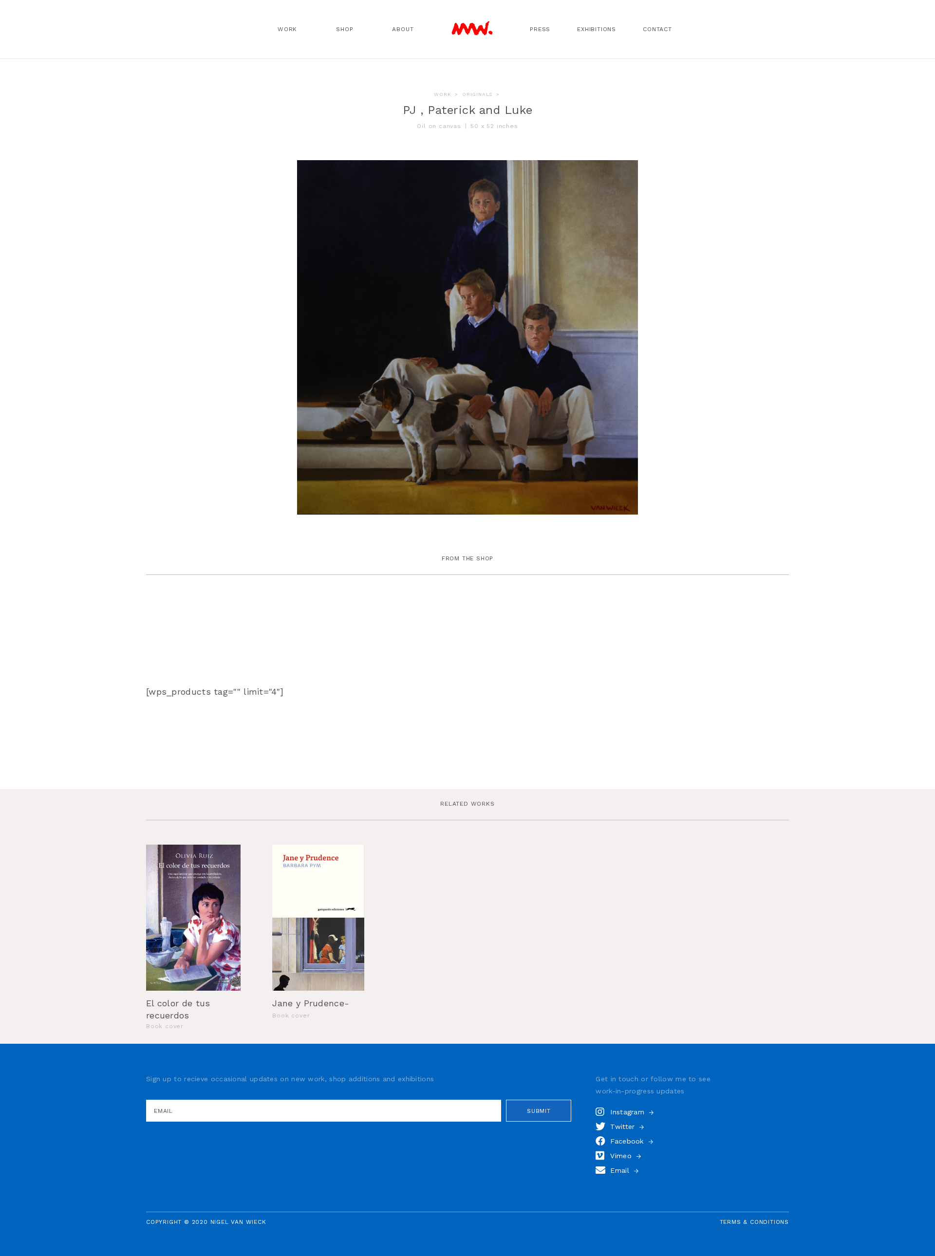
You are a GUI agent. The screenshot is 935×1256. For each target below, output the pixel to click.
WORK (442, 94)
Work (287, 29)
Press (540, 29)
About (402, 29)
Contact (657, 29)
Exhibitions (596, 29)
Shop (344, 29)
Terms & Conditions (754, 1222)
